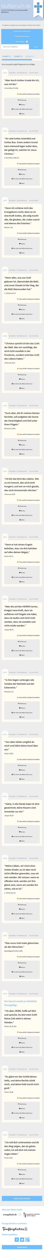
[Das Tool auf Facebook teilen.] (17, 1240)
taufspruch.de (16, 6)
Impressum (22, 1247)
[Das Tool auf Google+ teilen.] (27, 1240)
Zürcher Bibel (33, 73)
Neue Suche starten (22, 1198)
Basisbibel (12, 73)
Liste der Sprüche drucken (22, 36)
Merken (22, 104)
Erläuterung (22, 100)
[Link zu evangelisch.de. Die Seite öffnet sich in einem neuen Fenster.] (12, 1216)
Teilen (23, 114)
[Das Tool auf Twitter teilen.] (22, 1240)
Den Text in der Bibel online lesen (22, 109)
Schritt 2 (18, 56)
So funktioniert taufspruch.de (22, 31)
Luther (5, 73)
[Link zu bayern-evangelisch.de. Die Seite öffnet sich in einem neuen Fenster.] (31, 1216)
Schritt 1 (6, 56)
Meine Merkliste (21, 42)
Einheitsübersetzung (22, 73)
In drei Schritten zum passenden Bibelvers (14, 11)
